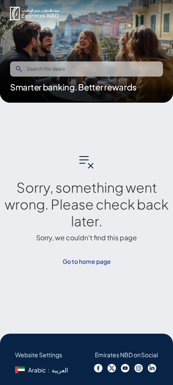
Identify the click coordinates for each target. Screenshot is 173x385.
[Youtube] (125, 368)
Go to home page (87, 261)
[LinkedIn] (152, 368)
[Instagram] (138, 368)
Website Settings (38, 354)
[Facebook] (99, 368)
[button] (34, 13)
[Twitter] (112, 368)
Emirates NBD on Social (126, 354)
